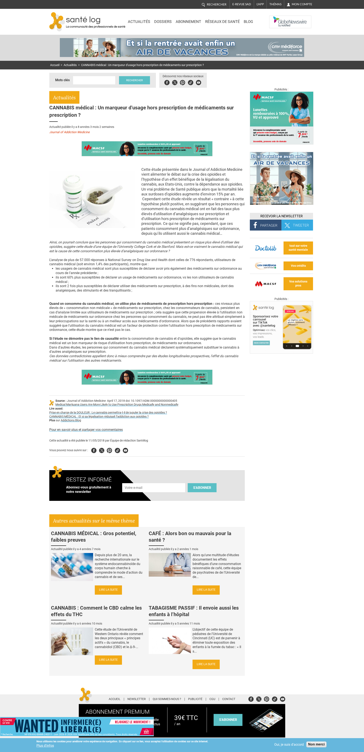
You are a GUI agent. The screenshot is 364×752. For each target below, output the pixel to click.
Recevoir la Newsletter (281, 216)
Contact (228, 699)
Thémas (275, 4)
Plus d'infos (45, 746)
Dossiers (163, 22)
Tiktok (190, 82)
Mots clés (62, 80)
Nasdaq (277, 19)
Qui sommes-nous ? (167, 699)
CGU (212, 699)
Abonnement (188, 22)
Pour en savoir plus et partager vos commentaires (86, 430)
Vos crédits (298, 266)
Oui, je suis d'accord (289, 745)
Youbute (198, 82)
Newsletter (136, 699)
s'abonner (228, 720)
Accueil (54, 65)
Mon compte (302, 4)
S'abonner (202, 488)
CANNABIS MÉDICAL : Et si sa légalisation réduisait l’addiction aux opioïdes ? (99, 416)
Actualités (139, 22)
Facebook (167, 82)
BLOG (248, 22)
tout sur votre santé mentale (298, 248)
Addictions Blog (71, 420)
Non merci (316, 744)
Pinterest (182, 82)
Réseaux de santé (222, 22)
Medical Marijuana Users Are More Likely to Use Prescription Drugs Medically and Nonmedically (116, 404)
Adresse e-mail (133, 481)
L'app (260, 4)
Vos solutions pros (298, 283)
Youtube (125, 450)
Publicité (195, 699)
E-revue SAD (241, 4)
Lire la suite (108, 590)
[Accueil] (57, 21)
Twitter (174, 82)
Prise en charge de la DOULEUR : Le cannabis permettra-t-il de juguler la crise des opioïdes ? (108, 412)
